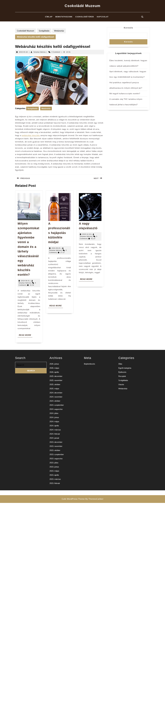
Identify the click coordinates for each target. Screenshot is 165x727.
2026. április (54, 372)
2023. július (54, 463)
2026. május (54, 368)
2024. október (55, 401)
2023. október (55, 450)
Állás (120, 364)
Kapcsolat (103, 17)
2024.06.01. (25, 281)
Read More (25, 335)
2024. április (54, 426)
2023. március (55, 479)
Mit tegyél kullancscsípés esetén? (124, 93)
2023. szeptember (57, 454)
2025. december (56, 376)
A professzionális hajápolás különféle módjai (59, 233)
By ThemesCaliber (94, 499)
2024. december (56, 393)
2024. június (54, 417)
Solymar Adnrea (39, 52)
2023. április (54, 475)
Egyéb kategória (124, 368)
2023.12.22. (86, 234)
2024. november (56, 397)
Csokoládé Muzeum (82, 6)
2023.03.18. (23, 52)
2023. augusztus (56, 459)
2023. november (56, 446)
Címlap (49, 17)
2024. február (55, 434)
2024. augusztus (56, 409)
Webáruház (59, 31)
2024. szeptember (57, 405)
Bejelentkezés (89, 364)
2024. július (54, 413)
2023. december (56, 442)
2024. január (54, 438)
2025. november (56, 380)
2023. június (54, 467)
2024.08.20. (56, 248)
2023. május (54, 471)
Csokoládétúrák (84, 17)
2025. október (55, 384)
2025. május (54, 389)
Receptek (122, 376)
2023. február (55, 483)
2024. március (55, 430)
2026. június (54, 364)
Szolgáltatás (44, 31)
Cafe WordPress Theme (73, 499)
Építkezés (122, 372)
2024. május (54, 421)
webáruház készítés (31, 135)
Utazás (121, 384)
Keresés (128, 28)
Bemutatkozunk (63, 17)
